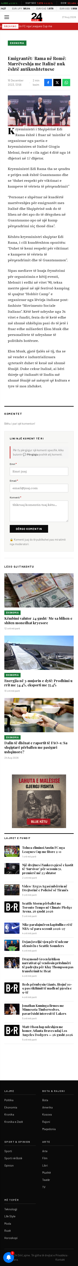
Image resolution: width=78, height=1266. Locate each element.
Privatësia (61, 1255)
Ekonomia (17, 43)
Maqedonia (49, 1129)
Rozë (7, 1230)
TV (44, 1187)
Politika (8, 1100)
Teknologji (10, 1209)
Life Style (9, 1216)
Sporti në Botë (13, 1158)
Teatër (46, 1180)
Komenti (15, 497)
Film (44, 1158)
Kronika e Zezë (13, 1121)
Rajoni (46, 1121)
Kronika (9, 1114)
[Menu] (6, 17)
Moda (7, 1223)
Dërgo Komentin (29, 529)
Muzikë (46, 1172)
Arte (44, 1151)
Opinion (9, 1165)
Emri (13, 463)
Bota (45, 1100)
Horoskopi (11, 1238)
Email (14, 480)
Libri (45, 1165)
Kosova (47, 1114)
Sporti (8, 1151)
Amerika (47, 1107)
